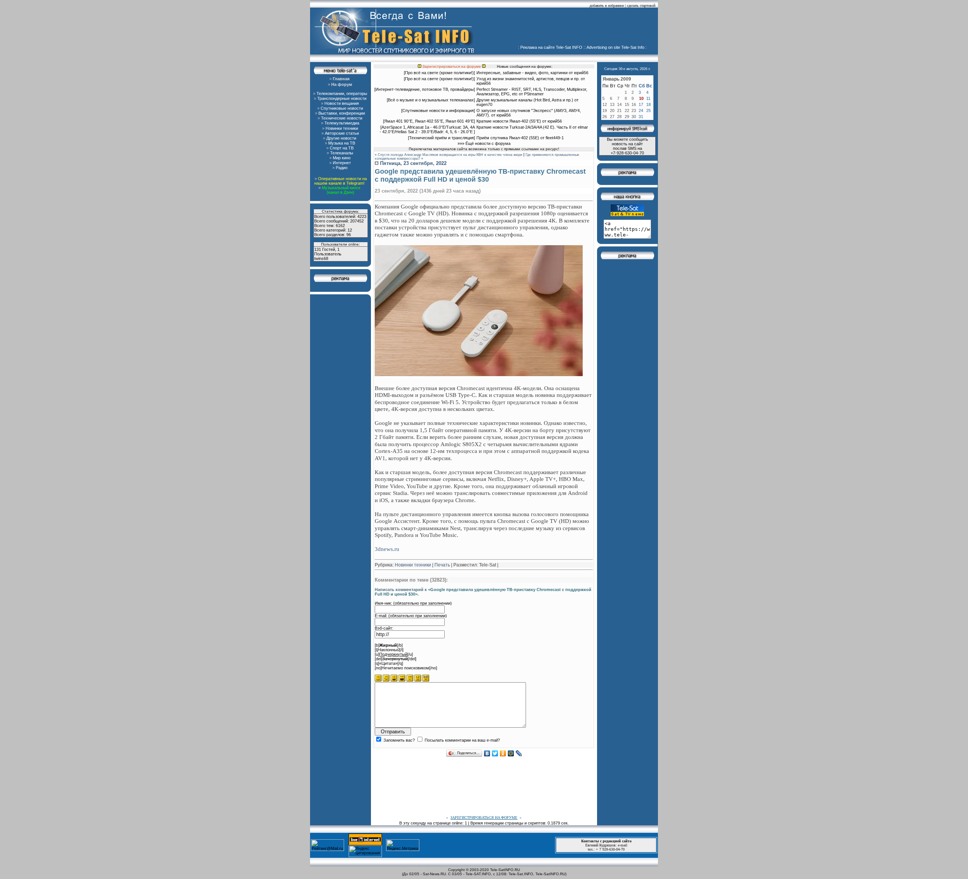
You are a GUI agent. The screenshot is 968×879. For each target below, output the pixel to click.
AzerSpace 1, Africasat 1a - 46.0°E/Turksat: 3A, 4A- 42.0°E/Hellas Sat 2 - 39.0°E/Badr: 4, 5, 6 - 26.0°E (427, 129)
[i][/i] (389, 649)
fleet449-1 (555, 137)
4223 (361, 216)
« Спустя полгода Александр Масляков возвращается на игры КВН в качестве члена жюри (448, 155)
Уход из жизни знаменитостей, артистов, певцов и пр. (528, 78)
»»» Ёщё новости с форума (484, 143)
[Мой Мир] (511, 753)
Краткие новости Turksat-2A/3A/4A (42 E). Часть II (523, 127)
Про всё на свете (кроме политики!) (439, 72)
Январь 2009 (617, 79)
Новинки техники (413, 565)
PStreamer (534, 94)
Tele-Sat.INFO (521, 874)
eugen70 (484, 104)
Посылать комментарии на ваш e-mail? (462, 740)
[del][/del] (395, 659)
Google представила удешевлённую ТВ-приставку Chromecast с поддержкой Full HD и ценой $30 (480, 175)
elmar (583, 127)
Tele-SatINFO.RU (505, 870)
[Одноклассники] (503, 753)
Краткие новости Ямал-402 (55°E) (509, 121)
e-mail (622, 845)
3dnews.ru (387, 549)
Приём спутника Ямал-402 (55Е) (507, 137)
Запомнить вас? (398, 740)
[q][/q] (389, 663)
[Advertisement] (569, 28)
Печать (442, 565)
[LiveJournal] (519, 753)
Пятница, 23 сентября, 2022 (413, 163)
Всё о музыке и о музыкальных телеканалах (431, 100)
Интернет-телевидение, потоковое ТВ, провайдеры (424, 89)
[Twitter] (495, 753)
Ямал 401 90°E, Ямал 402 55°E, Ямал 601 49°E (429, 121)
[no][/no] (406, 668)
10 (641, 98)
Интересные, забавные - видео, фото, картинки (522, 72)
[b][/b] (389, 645)
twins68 (321, 258)
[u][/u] (394, 654)
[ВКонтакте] (487, 753)
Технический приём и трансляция (441, 137)
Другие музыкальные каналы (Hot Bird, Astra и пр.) (524, 100)
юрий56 (581, 72)
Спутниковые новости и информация (438, 110)
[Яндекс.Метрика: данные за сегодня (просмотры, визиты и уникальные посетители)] (402, 845)
